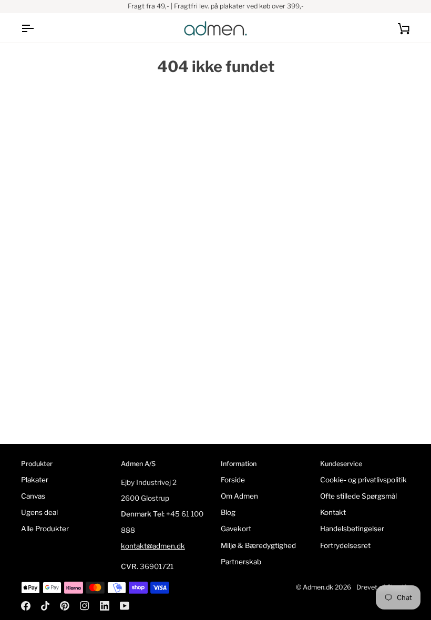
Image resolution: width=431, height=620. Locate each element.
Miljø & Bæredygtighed (258, 545)
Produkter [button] (37, 464)
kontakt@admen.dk (153, 546)
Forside (233, 480)
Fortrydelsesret (345, 545)
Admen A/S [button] (138, 464)
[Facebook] (25, 606)
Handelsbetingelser (352, 528)
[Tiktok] (45, 606)
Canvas (33, 496)
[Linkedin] (104, 606)
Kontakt (333, 512)
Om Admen (239, 496)
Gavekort (236, 528)
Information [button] (238, 464)
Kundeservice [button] (341, 464)
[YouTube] (124, 606)
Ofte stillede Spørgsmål (358, 496)
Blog (228, 512)
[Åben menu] (37, 28)
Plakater (34, 480)
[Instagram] (84, 606)
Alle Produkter (45, 528)
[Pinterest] (64, 606)
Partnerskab (241, 561)
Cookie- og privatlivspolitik (363, 480)
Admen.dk (318, 587)
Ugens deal (39, 512)
